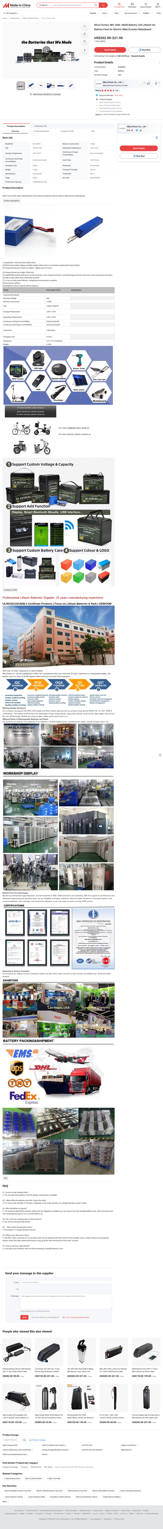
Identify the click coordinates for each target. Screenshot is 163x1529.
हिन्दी (115, 1513)
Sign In (98, 114)
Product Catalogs (38, 1440)
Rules (159, 13)
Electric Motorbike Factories (103, 1490)
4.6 (129, 130)
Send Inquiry (110, 50)
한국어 (102, 1513)
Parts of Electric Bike (48, 18)
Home (5, 18)
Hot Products (19, 1510)
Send (24, 1317)
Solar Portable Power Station (53, 1445)
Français (48, 1513)
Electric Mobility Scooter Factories (18, 1490)
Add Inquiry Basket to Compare (47, 94)
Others (44, 1454)
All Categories (11, 13)
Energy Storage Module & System (55, 1450)
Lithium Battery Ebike (36, 1497)
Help (116, 13)
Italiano (68, 1513)
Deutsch (77, 1513)
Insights (146, 1510)
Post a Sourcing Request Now (76, 1317)
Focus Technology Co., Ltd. (65, 1519)
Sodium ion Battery (128, 1445)
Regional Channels (111, 1510)
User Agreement (95, 1519)
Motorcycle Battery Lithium (86, 1497)
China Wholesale (71, 1510)
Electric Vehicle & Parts (30, 18)
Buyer (104, 13)
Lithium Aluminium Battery (130, 1490)
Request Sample (138, 56)
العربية (95, 1513)
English (22, 1513)
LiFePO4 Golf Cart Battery (92, 1450)
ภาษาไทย (123, 1513)
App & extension (130, 13)
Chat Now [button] (146, 50)
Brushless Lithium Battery (60, 1497)
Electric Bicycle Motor (33, 1478)
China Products (31, 1510)
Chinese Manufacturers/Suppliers (51, 1510)
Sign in (157, 6)
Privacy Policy (119, 1519)
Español (30, 1513)
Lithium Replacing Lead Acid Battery (17, 1450)
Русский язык (59, 1513)
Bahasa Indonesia (152, 1513)
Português (39, 1513)
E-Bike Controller (53, 1478)
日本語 (109, 1513)
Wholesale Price (85, 1510)
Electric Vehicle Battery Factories (49, 1490)
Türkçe (131, 1513)
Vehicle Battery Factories (77, 1490)
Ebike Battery (126, 1450)
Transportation (15, 18)
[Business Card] (157, 137)
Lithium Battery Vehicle (14, 1497)
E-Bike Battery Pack (12, 1478)
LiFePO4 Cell (86, 1445)
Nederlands (86, 1513)
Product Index (125, 1510)
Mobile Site (136, 1510)
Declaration (108, 1519)
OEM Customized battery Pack (15, 1454)
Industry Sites (98, 1510)
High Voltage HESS (10, 1445)
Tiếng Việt (139, 1513)
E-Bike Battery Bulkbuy (112, 1497)
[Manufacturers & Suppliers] (16, 5)
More (5, 1501)
